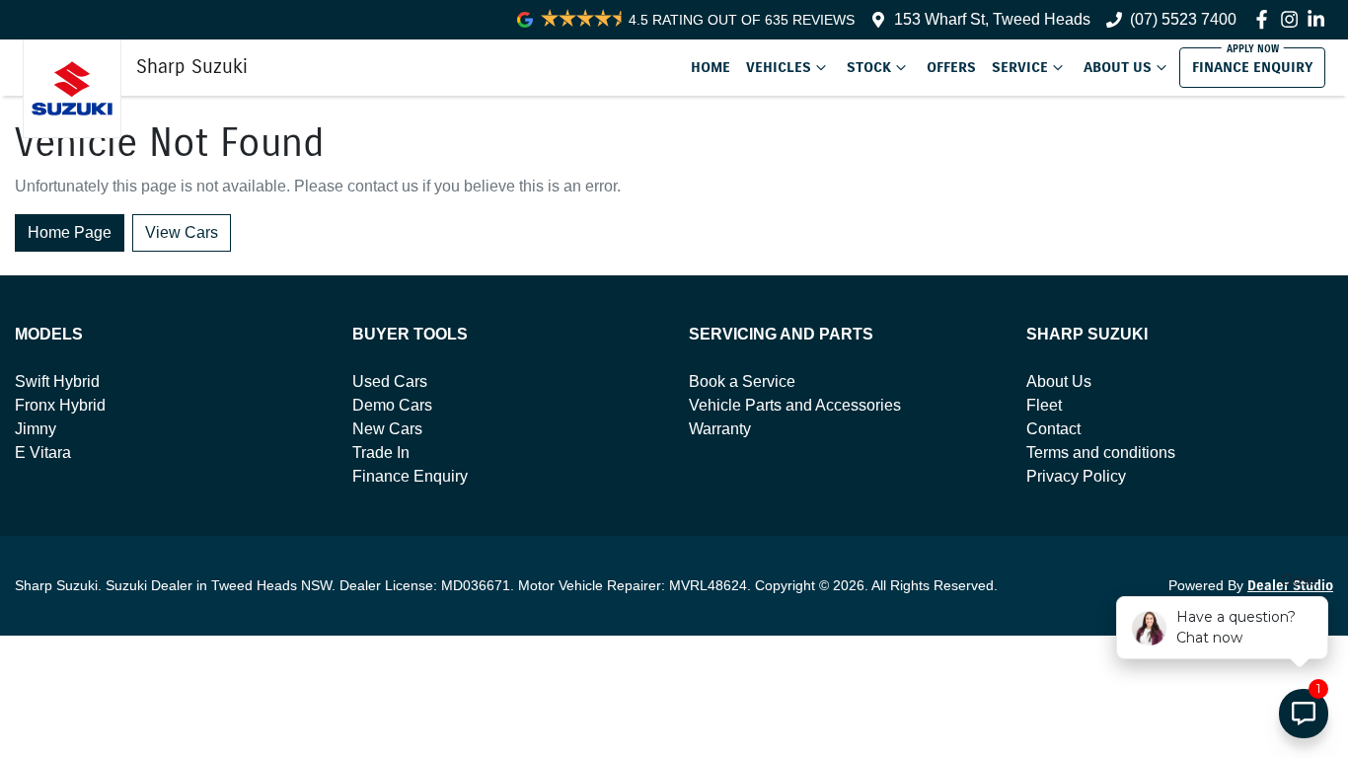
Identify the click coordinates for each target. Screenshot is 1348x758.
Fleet (1044, 405)
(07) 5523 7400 (1183, 19)
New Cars (387, 428)
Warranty (720, 428)
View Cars (181, 232)
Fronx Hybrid (60, 405)
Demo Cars (392, 405)
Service (1020, 67)
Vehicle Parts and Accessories (795, 405)
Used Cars (389, 381)
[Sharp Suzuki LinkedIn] (1320, 19)
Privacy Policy (1076, 476)
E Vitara (43, 452)
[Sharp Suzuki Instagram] (1293, 19)
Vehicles (778, 67)
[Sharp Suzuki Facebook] (1265, 19)
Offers (951, 67)
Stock (869, 67)
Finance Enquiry (1252, 67)
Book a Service (742, 381)
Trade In (381, 452)
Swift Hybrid (57, 381)
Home (710, 67)
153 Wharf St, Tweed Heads (992, 19)
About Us (1118, 67)
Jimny (35, 428)
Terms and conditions (1100, 452)
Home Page (70, 232)
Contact (1053, 428)
